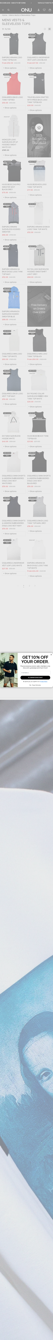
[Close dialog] (51, 654)
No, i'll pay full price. (35, 685)
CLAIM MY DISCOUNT (35, 677)
